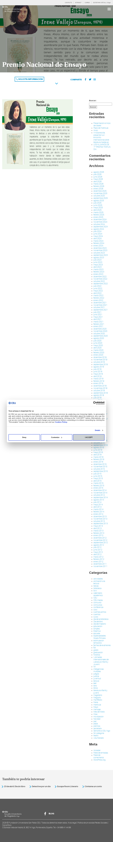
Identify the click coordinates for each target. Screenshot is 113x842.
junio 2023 (97, 262)
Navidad (96, 719)
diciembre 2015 (99, 464)
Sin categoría (98, 733)
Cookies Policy (61, 422)
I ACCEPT (89, 437)
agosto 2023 (98, 257)
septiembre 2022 (100, 284)
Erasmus (97, 631)
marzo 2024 (98, 241)
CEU (95, 598)
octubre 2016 (99, 443)
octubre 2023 (99, 253)
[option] (56, 38)
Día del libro (98, 621)
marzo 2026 (98, 184)
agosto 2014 (98, 500)
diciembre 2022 (99, 276)
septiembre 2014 (100, 497)
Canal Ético (6, 825)
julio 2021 (97, 312)
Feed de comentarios (98, 756)
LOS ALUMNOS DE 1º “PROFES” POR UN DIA (101, 146)
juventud (97, 678)
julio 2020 (97, 341)
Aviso (95, 130)
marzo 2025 (98, 212)
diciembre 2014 (99, 490)
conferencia (98, 607)
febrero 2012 (98, 559)
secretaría (97, 728)
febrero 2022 (98, 298)
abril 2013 (97, 528)
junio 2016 (97, 450)
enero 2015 (98, 488)
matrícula (97, 705)
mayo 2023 (98, 265)
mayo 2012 (98, 552)
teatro (95, 735)
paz (94, 721)
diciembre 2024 (99, 219)
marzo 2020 (98, 350)
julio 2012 (97, 547)
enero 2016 (98, 462)
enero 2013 (98, 535)
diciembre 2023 (99, 248)
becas (96, 586)
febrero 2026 (98, 186)
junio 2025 (97, 205)
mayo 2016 (98, 452)
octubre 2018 (99, 390)
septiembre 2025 (100, 198)
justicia (96, 676)
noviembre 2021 (100, 305)
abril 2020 (97, 348)
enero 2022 (98, 300)
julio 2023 (97, 260)
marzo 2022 (98, 295)
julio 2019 (97, 369)
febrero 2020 (98, 352)
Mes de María (99, 712)
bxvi (95, 591)
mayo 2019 (98, 374)
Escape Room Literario (67, 786)
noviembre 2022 (100, 279)
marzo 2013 (98, 531)
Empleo (96, 629)
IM (94, 667)
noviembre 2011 (100, 566)
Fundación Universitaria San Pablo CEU (25, 823)
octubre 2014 (99, 495)
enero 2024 (98, 246)
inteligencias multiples (98, 670)
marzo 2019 (98, 379)
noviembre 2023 (100, 250)
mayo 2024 (98, 236)
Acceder (97, 750)
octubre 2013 (99, 521)
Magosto (97, 697)
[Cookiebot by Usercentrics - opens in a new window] (95, 403)
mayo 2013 (98, 526)
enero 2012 (98, 561)
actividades (98, 579)
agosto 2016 (98, 447)
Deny (24, 437)
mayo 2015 (98, 478)
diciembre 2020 (99, 329)
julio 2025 (97, 203)
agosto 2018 (98, 395)
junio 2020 (97, 343)
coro (95, 610)
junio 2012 (97, 550)
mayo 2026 (98, 179)
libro (95, 686)
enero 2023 (98, 274)
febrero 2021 (98, 324)
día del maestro (99, 624)
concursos (97, 605)
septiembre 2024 (100, 227)
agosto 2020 (98, 338)
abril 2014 (97, 507)
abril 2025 (97, 210)
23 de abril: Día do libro (14, 786)
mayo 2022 (98, 291)
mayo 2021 (98, 317)
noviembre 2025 (100, 193)
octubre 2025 (99, 196)
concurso (97, 602)
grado (95, 650)
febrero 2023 (98, 272)
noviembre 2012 (100, 540)
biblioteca (97, 588)
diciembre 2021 (99, 303)
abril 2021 (97, 319)
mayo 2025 (98, 207)
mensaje (97, 709)
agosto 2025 (98, 200)
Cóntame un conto (93, 786)
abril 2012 (97, 554)
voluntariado (98, 738)
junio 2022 (97, 288)
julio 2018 (97, 398)
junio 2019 (97, 371)
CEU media (98, 600)
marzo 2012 (98, 557)
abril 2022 (97, 293)
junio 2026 (97, 177)
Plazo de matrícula (100, 128)
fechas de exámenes (102, 645)
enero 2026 (98, 189)
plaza (95, 724)
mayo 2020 (98, 345)
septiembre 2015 (100, 471)
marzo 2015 (98, 483)
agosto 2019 (98, 367)
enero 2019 (98, 383)
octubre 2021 (99, 307)
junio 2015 (97, 476)
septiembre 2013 (100, 523)
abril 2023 (97, 267)
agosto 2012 (98, 545)
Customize (55, 437)
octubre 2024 (99, 224)
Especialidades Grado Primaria (99, 637)
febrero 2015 (98, 485)
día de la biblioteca (100, 619)
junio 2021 (97, 314)
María (95, 702)
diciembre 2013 (99, 516)
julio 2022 (97, 286)
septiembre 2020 (100, 336)
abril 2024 (97, 238)
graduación (98, 652)
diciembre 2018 (99, 386)
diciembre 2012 (99, 538)
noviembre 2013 (100, 519)
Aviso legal (72, 823)
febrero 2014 (98, 512)
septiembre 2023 (100, 255)
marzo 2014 (98, 509)
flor (94, 648)
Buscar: (92, 100)
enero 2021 (98, 326)
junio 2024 (97, 234)
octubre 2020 (99, 333)
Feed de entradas (100, 753)
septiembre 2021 (100, 310)
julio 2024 (97, 231)
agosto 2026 (98, 172)
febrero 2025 (98, 215)
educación (97, 626)
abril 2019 (97, 376)
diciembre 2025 (99, 191)
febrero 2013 (98, 533)
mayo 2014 (98, 505)
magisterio (97, 695)
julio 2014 (97, 502)
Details (97, 430)
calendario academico (98, 594)
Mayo (95, 707)
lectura (96, 681)
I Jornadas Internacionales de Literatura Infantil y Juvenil (101, 660)
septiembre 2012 (100, 542)
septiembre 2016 (100, 445)
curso (95, 617)
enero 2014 (98, 514)
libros (95, 688)
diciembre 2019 (99, 357)
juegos (96, 674)
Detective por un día (41, 786)
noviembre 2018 (100, 388)
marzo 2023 (98, 269)
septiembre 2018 (100, 393)
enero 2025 (98, 217)
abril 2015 (97, 481)
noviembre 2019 (100, 360)
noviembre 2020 (100, 331)
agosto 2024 (98, 229)
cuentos (96, 614)
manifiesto (97, 700)
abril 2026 (97, 181)
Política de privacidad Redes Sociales (92, 823)
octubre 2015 (99, 469)
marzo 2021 (98, 322)
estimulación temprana (98, 641)
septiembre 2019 (100, 364)
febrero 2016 (98, 459)
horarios (96, 655)
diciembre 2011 (99, 564)
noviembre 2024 (100, 222)
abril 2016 (97, 455)
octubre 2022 (99, 281)
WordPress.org (99, 760)
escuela (96, 633)
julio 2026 (97, 174)
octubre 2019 (99, 362)
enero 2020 (98, 355)
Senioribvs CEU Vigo (101, 731)
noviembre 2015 (100, 466)
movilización (98, 716)
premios (96, 726)
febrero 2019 (98, 381)
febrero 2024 (98, 243)
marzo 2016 (98, 457)
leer (95, 683)
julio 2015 (97, 474)
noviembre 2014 (100, 493)
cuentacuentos (99, 612)
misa (95, 714)
